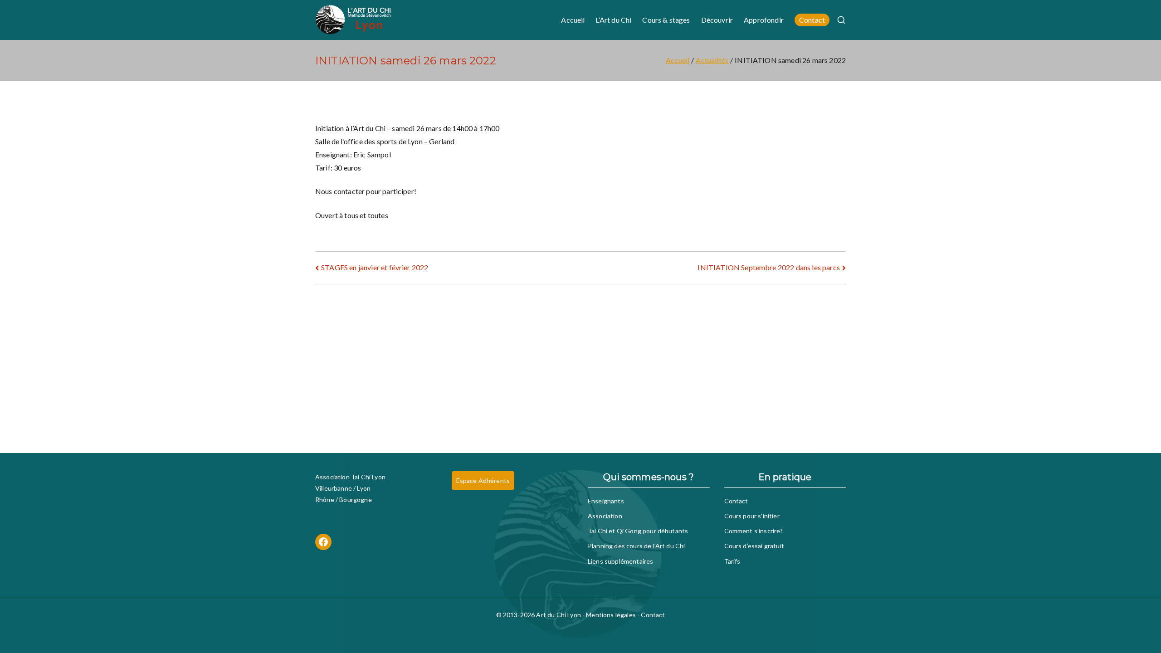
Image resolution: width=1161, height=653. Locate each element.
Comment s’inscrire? (753, 531)
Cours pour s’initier (752, 516)
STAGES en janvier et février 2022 (374, 267)
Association (605, 516)
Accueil (573, 19)
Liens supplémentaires (620, 561)
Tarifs (732, 561)
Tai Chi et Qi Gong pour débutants (638, 531)
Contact (812, 19)
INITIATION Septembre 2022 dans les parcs (768, 267)
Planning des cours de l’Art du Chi (636, 546)
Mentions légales (611, 615)
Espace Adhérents (483, 480)
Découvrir (717, 19)
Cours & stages (666, 19)
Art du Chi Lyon (558, 615)
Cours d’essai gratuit (754, 546)
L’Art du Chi (613, 19)
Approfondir (764, 19)
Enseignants (606, 501)
